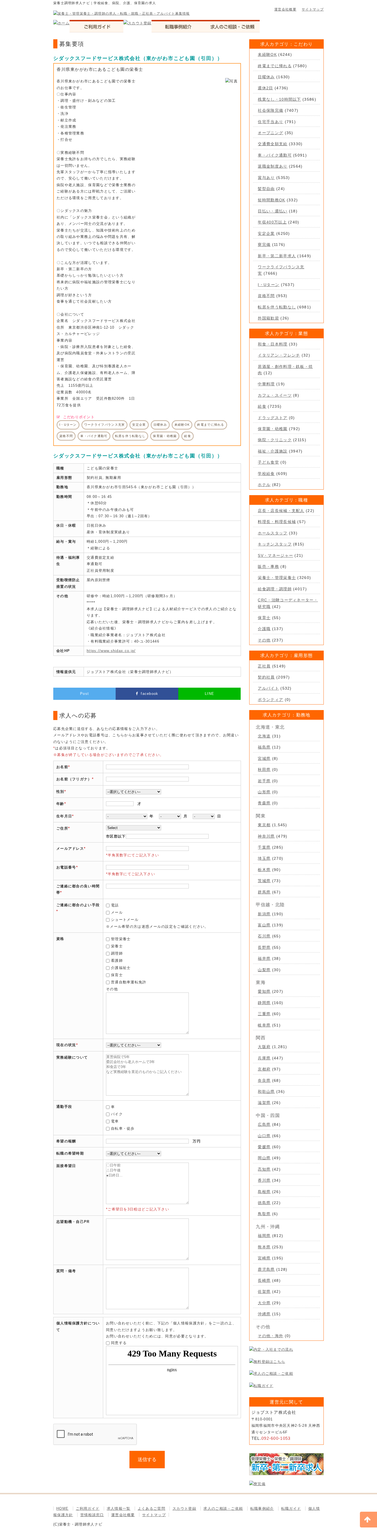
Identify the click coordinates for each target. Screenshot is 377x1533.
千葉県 (264, 847)
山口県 (264, 1136)
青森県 (264, 803)
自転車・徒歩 (123, 1128)
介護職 (264, 629)
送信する (147, 1459)
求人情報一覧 (119, 1508)
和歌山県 (266, 1091)
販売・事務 (268, 566)
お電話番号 (66, 867)
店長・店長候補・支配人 (281, 510)
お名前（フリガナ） (74, 779)
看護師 (117, 960)
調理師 (117, 953)
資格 (60, 939)
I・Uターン (268, 284)
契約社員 (266, 677)
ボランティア (270, 699)
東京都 (264, 825)
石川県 (264, 936)
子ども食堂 (268, 462)
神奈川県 (266, 836)
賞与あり (266, 177)
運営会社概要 (285, 9)
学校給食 (266, 473)
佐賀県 (264, 1291)
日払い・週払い (272, 211)
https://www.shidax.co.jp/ (111, 651)
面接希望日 (66, 1166)
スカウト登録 (184, 1508)
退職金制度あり (272, 166)
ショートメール (125, 920)
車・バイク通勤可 (274, 155)
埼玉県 (264, 858)
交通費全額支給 (272, 144)
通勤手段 (64, 1107)
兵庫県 (264, 1058)
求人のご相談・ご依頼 (223, 1508)
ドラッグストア (272, 417)
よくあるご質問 (151, 1508)
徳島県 (264, 1203)
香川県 (264, 1180)
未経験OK (267, 54)
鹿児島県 (266, 1269)
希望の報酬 (66, 1141)
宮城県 (264, 758)
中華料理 (266, 384)
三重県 (264, 1014)
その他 (264, 640)
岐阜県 (264, 1025)
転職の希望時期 (70, 1153)
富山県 (264, 925)
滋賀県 (264, 1102)
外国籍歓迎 (268, 318)
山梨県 (264, 970)
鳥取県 (264, 1214)
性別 (60, 791)
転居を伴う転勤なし (277, 307)
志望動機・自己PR (73, 1222)
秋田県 (264, 769)
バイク (117, 1114)
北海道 (264, 736)
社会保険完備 (270, 110)
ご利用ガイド (88, 1508)
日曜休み (266, 77)
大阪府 (264, 1046)
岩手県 (264, 781)
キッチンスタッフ (274, 544)
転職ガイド (291, 1508)
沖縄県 (264, 1314)
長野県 (264, 947)
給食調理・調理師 (274, 589)
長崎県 (264, 1280)
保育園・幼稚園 (272, 429)
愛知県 (264, 991)
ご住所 (62, 828)
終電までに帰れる (274, 66)
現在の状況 (66, 1045)
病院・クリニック (274, 440)
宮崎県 (264, 1258)
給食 (262, 406)
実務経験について (72, 1057)
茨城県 (264, 881)
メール (117, 912)
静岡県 (264, 1003)
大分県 (264, 1303)
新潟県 (264, 914)
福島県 (264, 747)
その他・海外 (270, 1336)
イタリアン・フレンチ (279, 355)
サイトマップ (313, 9)
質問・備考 (66, 1271)
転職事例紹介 (262, 1508)
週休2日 (265, 88)
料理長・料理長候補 (277, 521)
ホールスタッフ (272, 533)
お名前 (62, 767)
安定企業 (266, 233)
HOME (62, 1508)
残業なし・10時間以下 (279, 99)
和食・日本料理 (272, 344)
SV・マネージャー (275, 555)
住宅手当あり (270, 121)
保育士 (117, 975)
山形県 (264, 792)
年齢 (60, 804)
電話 (115, 905)
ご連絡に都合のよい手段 (78, 905)
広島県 (264, 1124)
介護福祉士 (121, 968)
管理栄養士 (121, 939)
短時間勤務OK (271, 200)
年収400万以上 (272, 222)
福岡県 (264, 1235)
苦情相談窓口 (92, 1515)
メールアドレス (70, 848)
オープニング (270, 133)
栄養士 (117, 946)
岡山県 (264, 1158)
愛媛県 (264, 1147)
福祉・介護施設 (272, 451)
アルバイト (268, 688)
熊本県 (264, 1247)
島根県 (264, 1191)
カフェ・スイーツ (274, 395)
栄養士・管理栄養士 (277, 577)
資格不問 (266, 295)
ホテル (264, 484)
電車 (115, 1121)
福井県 (264, 958)
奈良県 (264, 1080)
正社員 (264, 666)
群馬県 (264, 892)
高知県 (264, 1169)
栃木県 (264, 869)
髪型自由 (266, 188)
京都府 (264, 1069)
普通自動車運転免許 (129, 982)
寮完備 (264, 244)
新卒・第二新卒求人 (277, 256)
